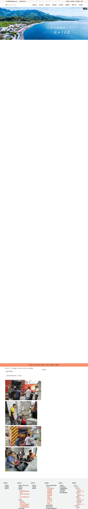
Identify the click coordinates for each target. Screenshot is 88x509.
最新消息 (31, 365)
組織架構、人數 (80, 491)
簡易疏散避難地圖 (63, 492)
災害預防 (42, 365)
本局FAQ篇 (49, 504)
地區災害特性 (62, 487)
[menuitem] (34, 4)
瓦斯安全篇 (49, 500)
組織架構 (7, 487)
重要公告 (34, 488)
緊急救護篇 (49, 492)
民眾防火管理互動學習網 (51, 485)
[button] (34, 4)
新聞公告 (34, 485)
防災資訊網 (62, 491)
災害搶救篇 (49, 489)
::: (30, 5)
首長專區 (7, 485)
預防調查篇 (49, 495)
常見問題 (52, 365)
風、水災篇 (49, 501)
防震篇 (48, 502)
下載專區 (57, 365)
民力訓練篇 (49, 494)
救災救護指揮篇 (50, 488)
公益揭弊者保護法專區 (24, 507)
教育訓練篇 (49, 491)
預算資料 (20, 488)
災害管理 (47, 365)
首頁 (11, 368)
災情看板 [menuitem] (80, 5)
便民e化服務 (36, 365)
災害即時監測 (62, 489)
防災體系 (62, 485)
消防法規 (20, 487)
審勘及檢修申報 (49, 505)
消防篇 (48, 497)
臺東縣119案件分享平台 (24, 485)
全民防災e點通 (49, 507)
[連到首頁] (11, 4)
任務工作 (79, 489)
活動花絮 (34, 487)
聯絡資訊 (7, 488)
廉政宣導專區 (23, 502)
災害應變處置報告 (63, 488)
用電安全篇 (49, 498)
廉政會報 (22, 501)
